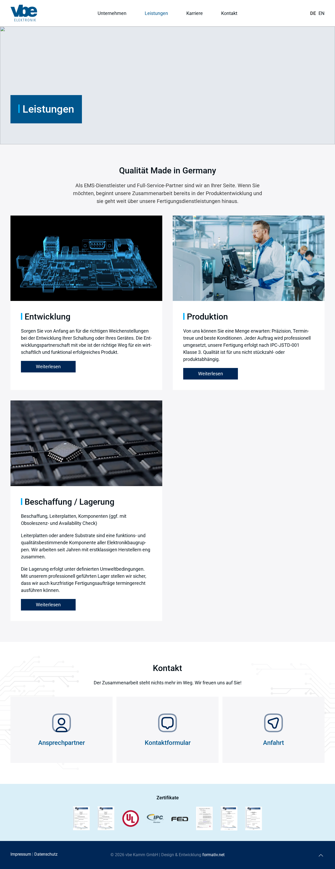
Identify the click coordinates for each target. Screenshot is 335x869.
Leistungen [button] (156, 13)
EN (322, 13)
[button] (321, 855)
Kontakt (229, 13)
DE (313, 13)
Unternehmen (112, 13)
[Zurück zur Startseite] (23, 13)
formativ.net (213, 854)
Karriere (194, 13)
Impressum (20, 854)
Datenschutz (46, 854)
